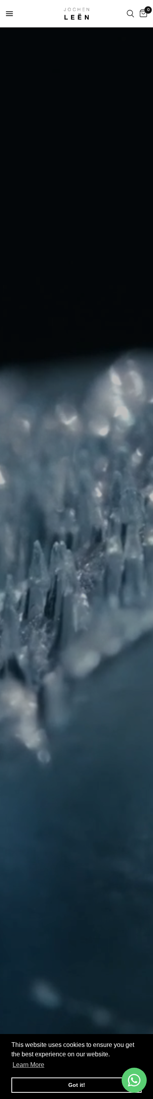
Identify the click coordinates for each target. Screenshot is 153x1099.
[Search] (130, 13)
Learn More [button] (28, 1064)
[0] (142, 13)
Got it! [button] (76, 1085)
